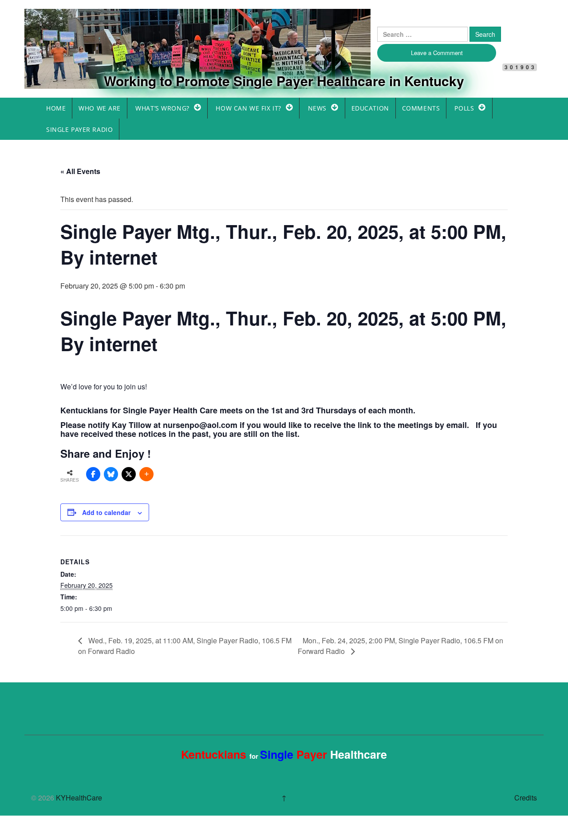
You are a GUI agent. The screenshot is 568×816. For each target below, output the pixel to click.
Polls (464, 108)
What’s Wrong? (162, 108)
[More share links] (146, 474)
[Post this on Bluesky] (111, 474)
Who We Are (100, 108)
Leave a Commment (437, 52)
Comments (421, 108)
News (317, 108)
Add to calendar (106, 512)
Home (56, 108)
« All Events (80, 171)
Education (370, 108)
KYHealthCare (82, 23)
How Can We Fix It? (248, 108)
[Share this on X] (129, 474)
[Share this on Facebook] (93, 474)
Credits (525, 797)
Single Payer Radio (79, 129)
